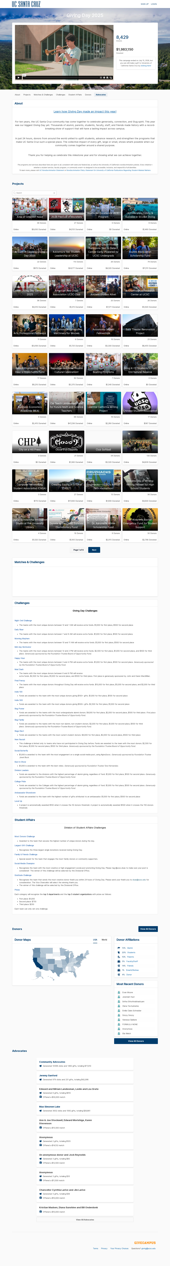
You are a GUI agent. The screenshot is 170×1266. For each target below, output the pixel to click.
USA (95, 940)
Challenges (60, 95)
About (17, 95)
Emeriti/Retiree (132, 970)
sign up (145, 4)
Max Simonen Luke (49, 1106)
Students (131, 952)
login (154, 4)
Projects (27, 95)
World (104, 940)
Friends (130, 966)
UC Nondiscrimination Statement (51, 170)
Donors (88, 95)
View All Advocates (85, 1220)
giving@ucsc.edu (148, 1248)
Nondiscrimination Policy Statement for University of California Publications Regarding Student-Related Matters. (108, 170)
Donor (129, 974)
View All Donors (148, 929)
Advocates (101, 95)
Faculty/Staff (132, 961)
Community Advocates (52, 1062)
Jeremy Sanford (48, 1075)
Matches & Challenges (43, 95)
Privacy (104, 1248)
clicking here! (146, 66)
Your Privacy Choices (119, 1248)
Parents (130, 957)
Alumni (130, 948)
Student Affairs (75, 95)
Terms (95, 1248)
